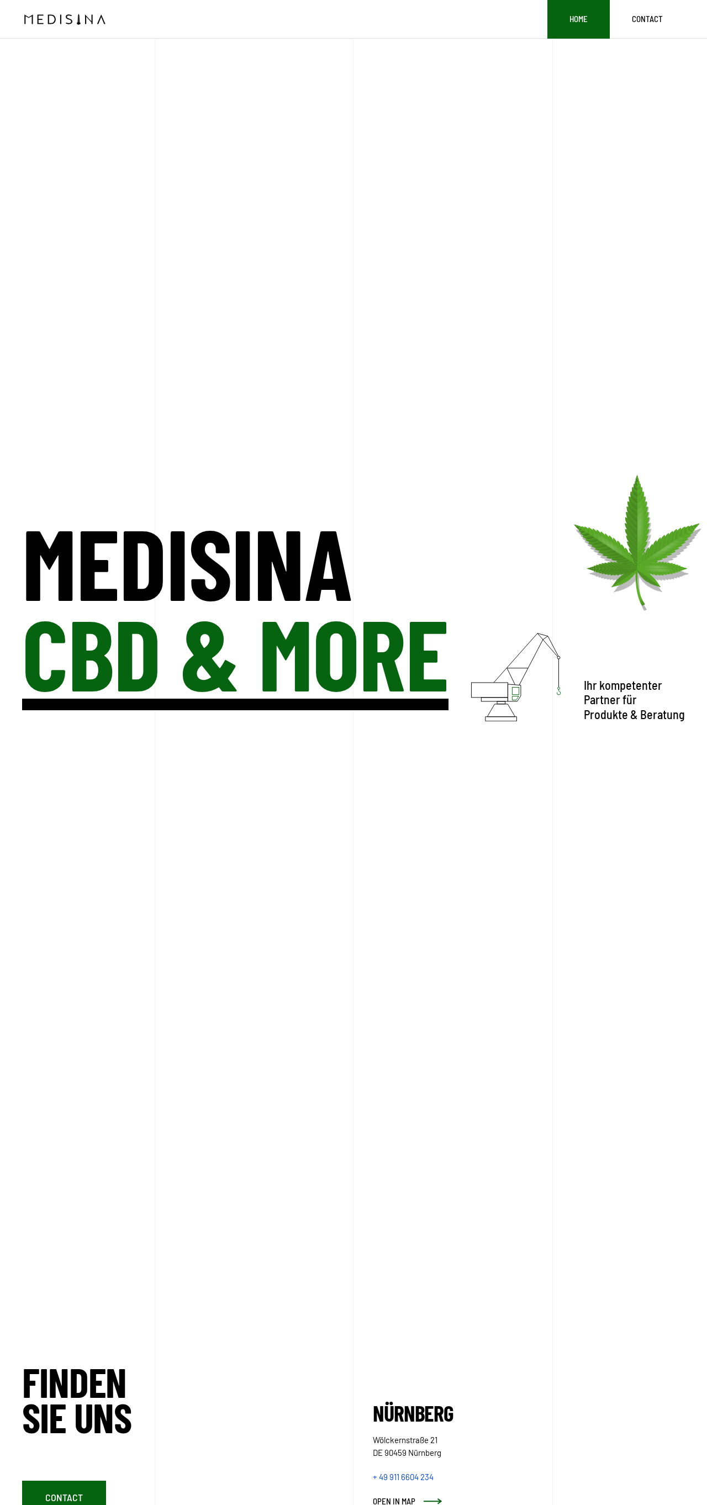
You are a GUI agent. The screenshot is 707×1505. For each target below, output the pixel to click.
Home (578, 19)
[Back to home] (64, 19)
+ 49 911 (403, 1477)
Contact (647, 19)
